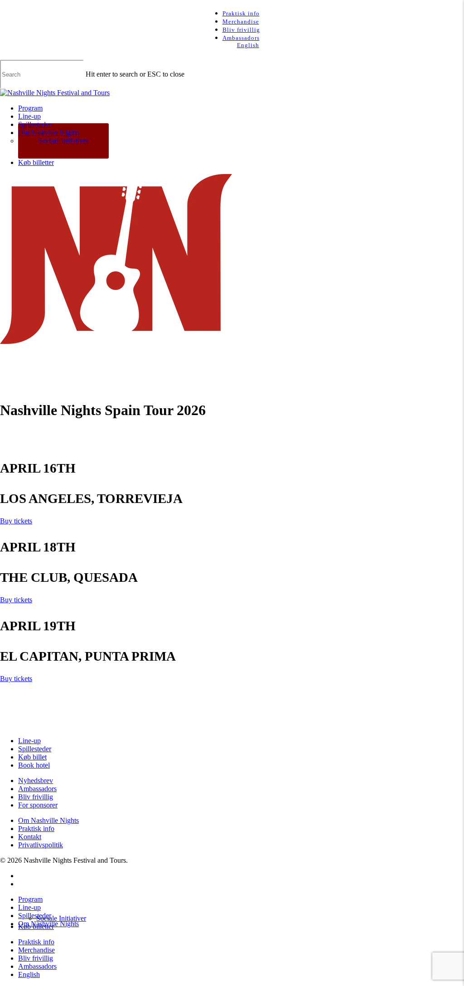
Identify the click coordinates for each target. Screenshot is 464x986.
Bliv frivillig (35, 797)
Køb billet (32, 757)
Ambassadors (37, 789)
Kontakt (29, 837)
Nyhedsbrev (35, 780)
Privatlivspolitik (40, 845)
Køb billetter (36, 926)
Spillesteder (34, 749)
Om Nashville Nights (48, 820)
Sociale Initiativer (61, 918)
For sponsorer (38, 805)
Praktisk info (36, 828)
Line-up (29, 740)
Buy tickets (16, 521)
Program (30, 899)
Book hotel (34, 765)
